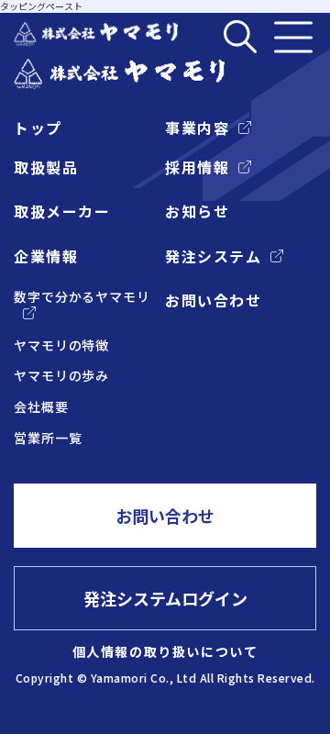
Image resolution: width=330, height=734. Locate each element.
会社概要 (41, 407)
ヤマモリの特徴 (61, 345)
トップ (38, 127)
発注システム (213, 256)
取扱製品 (46, 167)
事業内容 (197, 127)
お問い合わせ (213, 300)
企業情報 (46, 256)
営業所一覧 (48, 438)
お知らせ (197, 211)
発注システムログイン (165, 598)
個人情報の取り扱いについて (165, 651)
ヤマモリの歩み (61, 375)
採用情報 (197, 167)
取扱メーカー (62, 211)
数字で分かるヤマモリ (82, 297)
